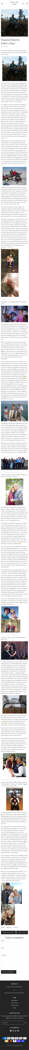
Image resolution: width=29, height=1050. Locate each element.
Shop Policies (15, 1000)
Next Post (22, 932)
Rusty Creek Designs (14, 3)
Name (3, 940)
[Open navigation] (2, 3)
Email (2, 948)
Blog (14, 1008)
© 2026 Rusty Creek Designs (11, 1045)
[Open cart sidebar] (27, 3)
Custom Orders (14, 1005)
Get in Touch (14, 1003)
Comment (4, 955)
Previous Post (8, 932)
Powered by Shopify (19, 1045)
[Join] (26, 1023)
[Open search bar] (23, 3)
